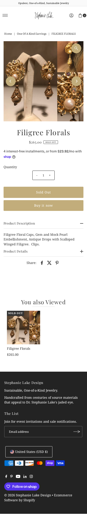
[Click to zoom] (76, 48)
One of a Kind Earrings (31, 34)
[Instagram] (31, 477)
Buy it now (43, 205)
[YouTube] (18, 477)
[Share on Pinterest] (57, 262)
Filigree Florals (18, 348)
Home (8, 34)
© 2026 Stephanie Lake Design (27, 495)
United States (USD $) (31, 452)
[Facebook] (6, 477)
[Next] (76, 81)
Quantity (10, 167)
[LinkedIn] (25, 477)
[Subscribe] (76, 431)
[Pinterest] (11, 477)
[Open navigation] (5, 15)
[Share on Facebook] (41, 262)
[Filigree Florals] (23, 327)
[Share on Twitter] (49, 262)
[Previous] (11, 81)
